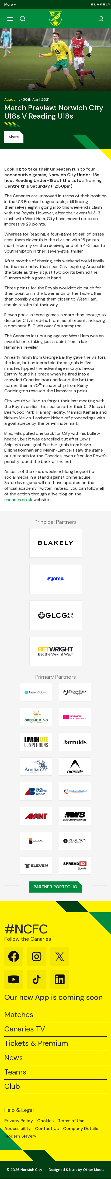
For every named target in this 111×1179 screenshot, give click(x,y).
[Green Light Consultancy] (55, 615)
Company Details (80, 1128)
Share (14, 137)
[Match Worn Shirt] (74, 815)
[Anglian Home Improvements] (36, 766)
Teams (15, 1072)
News (13, 1058)
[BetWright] (55, 651)
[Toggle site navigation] (9, 18)
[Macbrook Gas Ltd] (74, 791)
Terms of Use (71, 1121)
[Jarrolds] (74, 741)
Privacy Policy (18, 1121)
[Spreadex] (74, 865)
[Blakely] (101, 4)
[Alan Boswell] (36, 791)
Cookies (45, 1121)
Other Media (94, 1169)
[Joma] (55, 579)
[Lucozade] (74, 766)
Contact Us (47, 1128)
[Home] (55, 18)
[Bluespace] (36, 840)
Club (12, 1086)
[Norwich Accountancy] (74, 716)
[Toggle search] (29, 18)
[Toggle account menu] (101, 18)
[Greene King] (36, 716)
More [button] (8, 4)
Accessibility (17, 1128)
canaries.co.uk (18, 499)
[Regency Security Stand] (74, 840)
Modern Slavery (20, 1136)
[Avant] (36, 815)
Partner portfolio (55, 887)
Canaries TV (24, 1029)
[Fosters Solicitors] (36, 692)
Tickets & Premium (36, 1043)
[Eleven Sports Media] (36, 865)
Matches (18, 1015)
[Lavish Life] (36, 741)
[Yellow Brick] (74, 692)
